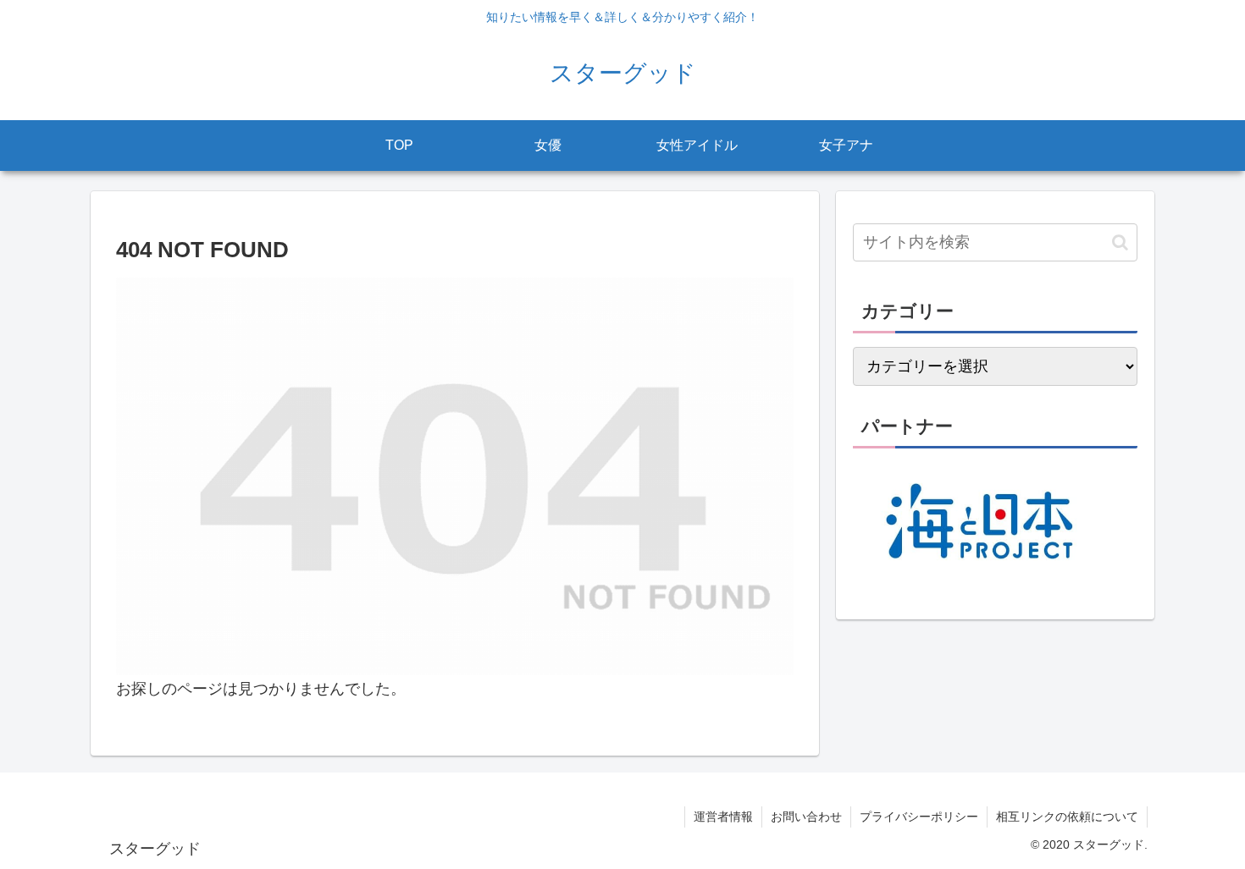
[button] (1120, 242)
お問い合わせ (806, 816)
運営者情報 (723, 816)
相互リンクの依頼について (1067, 816)
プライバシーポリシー (919, 816)
